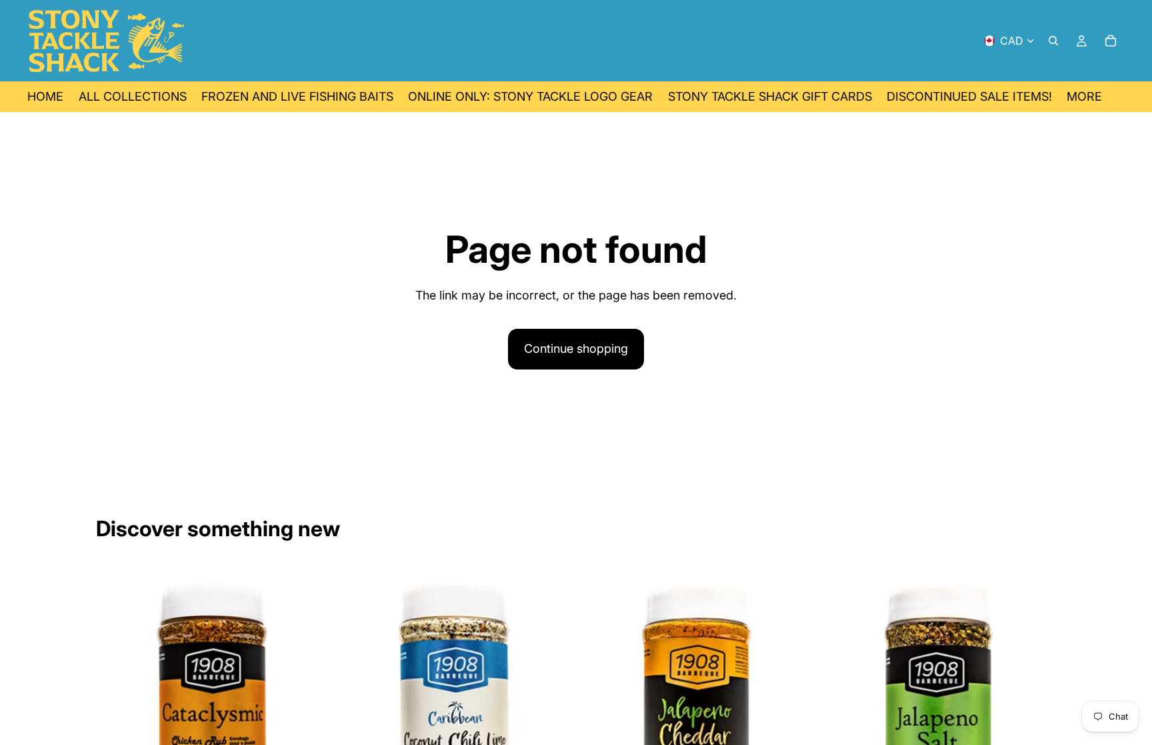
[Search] (1053, 40)
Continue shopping (576, 348)
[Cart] (1110, 40)
